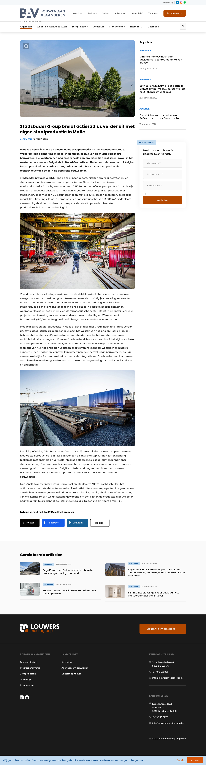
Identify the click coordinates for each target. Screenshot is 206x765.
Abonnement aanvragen (75, 667)
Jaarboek (153, 26)
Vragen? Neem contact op (161, 628)
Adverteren (120, 13)
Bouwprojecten (28, 662)
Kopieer (99, 522)
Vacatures (152, 13)
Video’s (106, 13)
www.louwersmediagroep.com (169, 738)
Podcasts (92, 13)
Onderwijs (99, 26)
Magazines (77, 13)
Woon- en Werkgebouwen (52, 26)
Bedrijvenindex (174, 13)
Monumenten (117, 26)
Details (181, 760)
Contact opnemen (72, 673)
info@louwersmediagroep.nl (167, 677)
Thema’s (134, 26)
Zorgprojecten (80, 26)
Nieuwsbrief (137, 13)
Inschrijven (163, 200)
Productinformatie (30, 667)
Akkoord (194, 760)
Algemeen (26, 26)
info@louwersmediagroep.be (168, 723)
